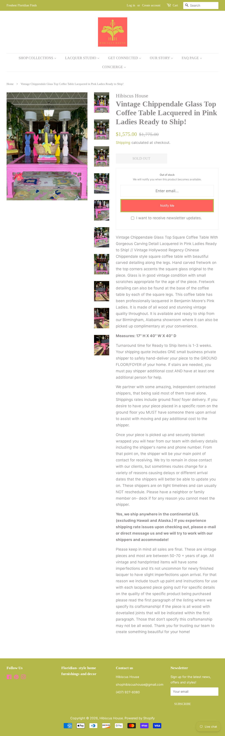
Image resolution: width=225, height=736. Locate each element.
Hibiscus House (111, 718)
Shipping (123, 142)
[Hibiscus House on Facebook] (9, 677)
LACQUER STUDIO (81, 58)
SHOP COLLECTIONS (36, 58)
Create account (151, 5)
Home (10, 84)
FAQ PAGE (191, 58)
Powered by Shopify (140, 718)
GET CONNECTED (123, 58)
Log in (131, 5)
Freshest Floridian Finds (22, 5)
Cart (175, 5)
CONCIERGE (113, 67)
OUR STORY (160, 58)
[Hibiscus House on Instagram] (23, 677)
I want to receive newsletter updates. (169, 218)
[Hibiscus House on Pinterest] (16, 677)
